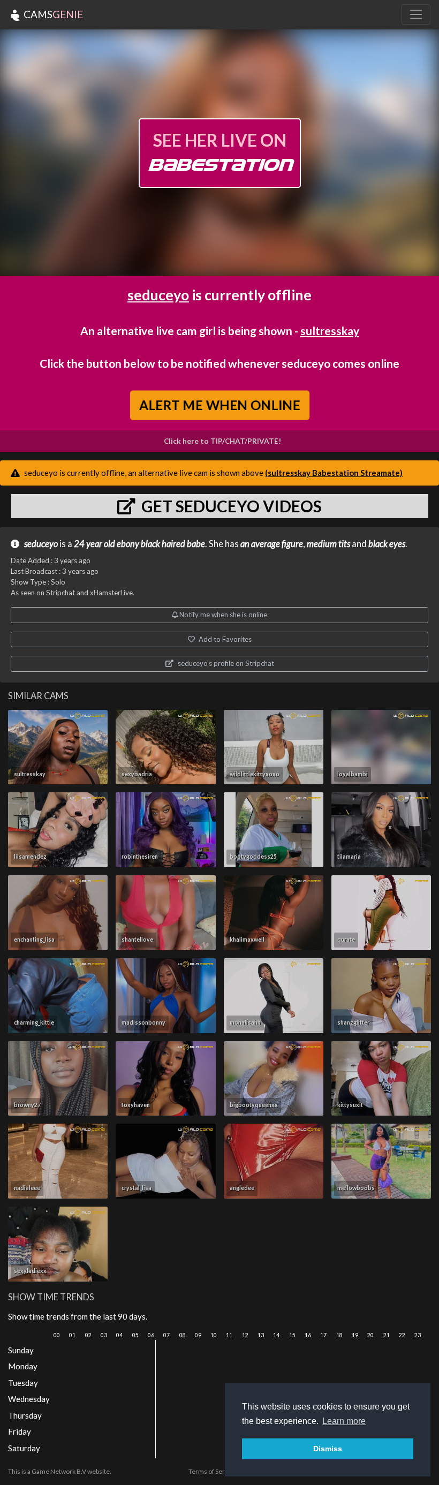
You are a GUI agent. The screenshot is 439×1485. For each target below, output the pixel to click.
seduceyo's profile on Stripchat (225, 663)
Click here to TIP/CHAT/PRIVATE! (222, 441)
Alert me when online (219, 405)
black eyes (386, 544)
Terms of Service (212, 1471)
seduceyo (158, 295)
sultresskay (329, 330)
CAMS (52, 14)
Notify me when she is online (222, 614)
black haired (163, 544)
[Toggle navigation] (416, 14)
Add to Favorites (224, 639)
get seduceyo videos (230, 506)
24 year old (94, 544)
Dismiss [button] (327, 1448)
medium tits (328, 544)
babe (196, 544)
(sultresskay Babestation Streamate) (334, 473)
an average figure (271, 544)
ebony (128, 544)
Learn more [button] (344, 1421)
